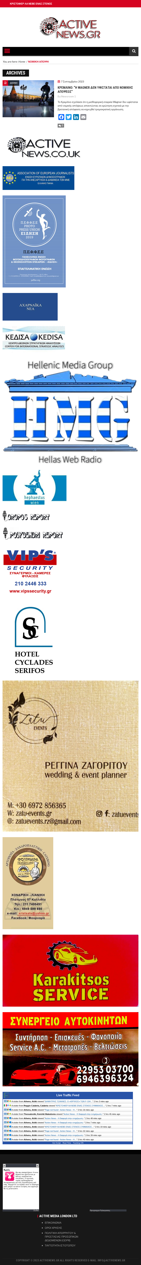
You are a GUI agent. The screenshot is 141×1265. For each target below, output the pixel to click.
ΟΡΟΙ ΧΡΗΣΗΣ (53, 1227)
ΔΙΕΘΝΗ (13, 83)
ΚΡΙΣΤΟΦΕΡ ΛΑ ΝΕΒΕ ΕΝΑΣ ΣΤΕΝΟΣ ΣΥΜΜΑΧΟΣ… (80, 1106)
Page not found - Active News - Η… (61, 1110)
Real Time (67, 1143)
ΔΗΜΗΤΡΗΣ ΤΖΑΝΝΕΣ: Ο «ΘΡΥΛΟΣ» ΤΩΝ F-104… (69, 1101)
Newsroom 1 (68, 96)
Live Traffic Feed (67, 1095)
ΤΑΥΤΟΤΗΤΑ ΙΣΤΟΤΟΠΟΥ (60, 1245)
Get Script (56, 1143)
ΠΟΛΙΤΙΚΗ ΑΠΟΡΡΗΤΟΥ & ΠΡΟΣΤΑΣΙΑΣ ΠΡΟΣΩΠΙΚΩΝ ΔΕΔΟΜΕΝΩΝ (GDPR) (61, 1236)
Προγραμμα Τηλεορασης (100, 1210)
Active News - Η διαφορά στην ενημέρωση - (83, 1114)
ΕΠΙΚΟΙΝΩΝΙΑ (53, 1222)
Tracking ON (78, 1143)
